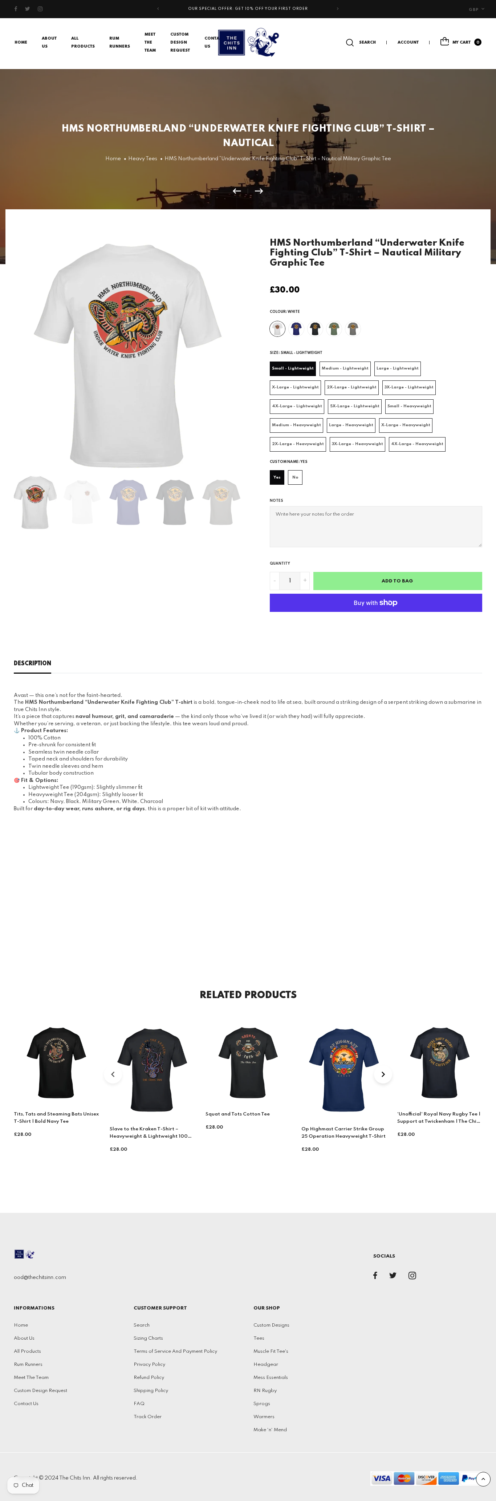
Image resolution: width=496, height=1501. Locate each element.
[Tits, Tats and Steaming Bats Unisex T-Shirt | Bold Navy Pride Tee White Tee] (259, 191)
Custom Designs (271, 1325)
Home (21, 42)
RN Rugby (265, 1390)
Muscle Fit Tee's (270, 1351)
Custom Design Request (180, 42)
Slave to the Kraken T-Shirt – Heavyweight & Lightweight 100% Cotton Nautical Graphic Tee (151, 1136)
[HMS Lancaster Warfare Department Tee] (240, 191)
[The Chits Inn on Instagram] (40, 9)
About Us (24, 1338)
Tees (258, 1338)
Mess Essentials (270, 1377)
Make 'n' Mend (270, 1430)
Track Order (148, 1417)
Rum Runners (28, 1364)
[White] (277, 328)
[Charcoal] (353, 328)
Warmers (264, 1417)
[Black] (315, 328)
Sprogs (261, 1403)
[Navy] (296, 328)
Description (32, 664)
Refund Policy (149, 1377)
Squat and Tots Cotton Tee (238, 1114)
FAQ (139, 1403)
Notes (276, 501)
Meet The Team (150, 42)
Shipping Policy (151, 1390)
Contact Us (26, 1403)
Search (142, 1325)
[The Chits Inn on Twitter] (27, 9)
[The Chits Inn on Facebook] (16, 9)
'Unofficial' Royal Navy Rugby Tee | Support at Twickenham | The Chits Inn (439, 1121)
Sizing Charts (148, 1338)
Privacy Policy (149, 1364)
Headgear (265, 1364)
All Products (27, 1351)
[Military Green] (334, 328)
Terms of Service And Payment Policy (175, 1351)
